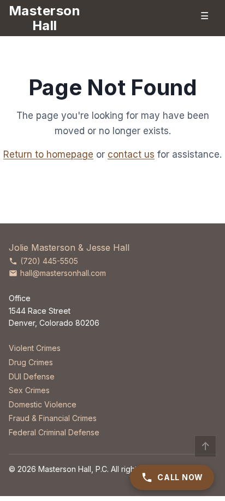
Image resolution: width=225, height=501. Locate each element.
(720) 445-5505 (49, 261)
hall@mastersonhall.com (63, 273)
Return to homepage (48, 154)
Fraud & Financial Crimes (53, 418)
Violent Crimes (35, 348)
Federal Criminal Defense (54, 432)
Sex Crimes (29, 390)
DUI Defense (32, 376)
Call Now (180, 477)
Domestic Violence (42, 404)
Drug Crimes (31, 362)
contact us (131, 154)
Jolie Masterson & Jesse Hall (69, 247)
